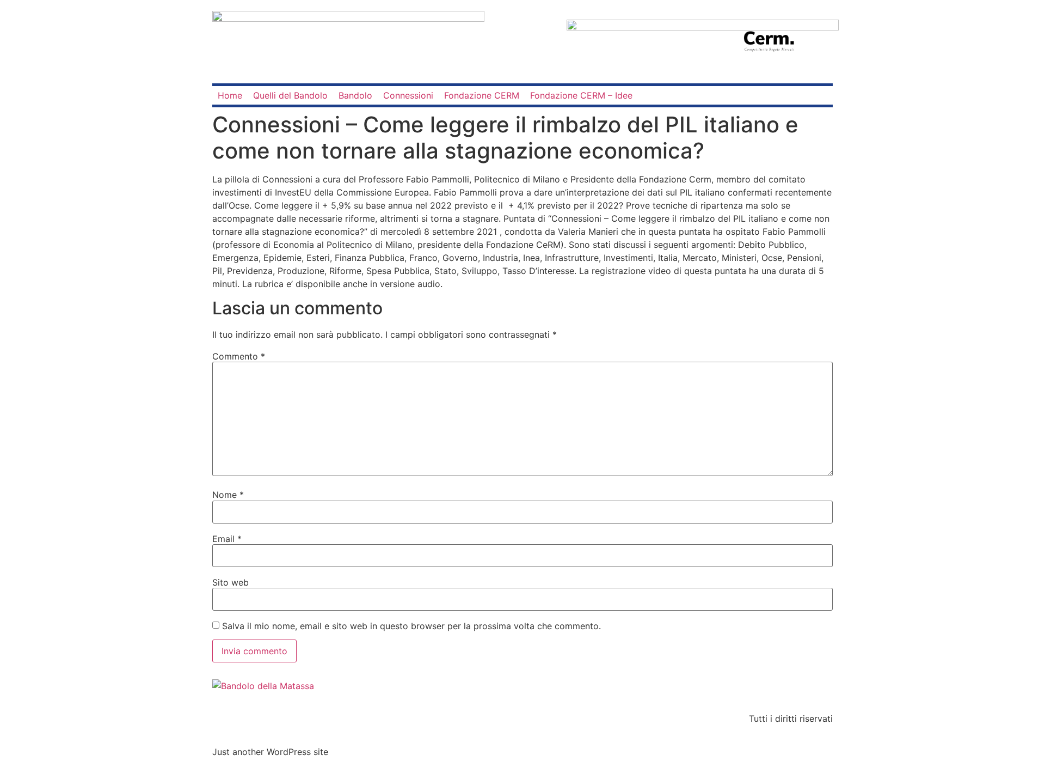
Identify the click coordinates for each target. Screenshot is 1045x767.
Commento (238, 356)
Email (227, 538)
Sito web (230, 582)
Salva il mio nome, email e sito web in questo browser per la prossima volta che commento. (411, 626)
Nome (228, 494)
